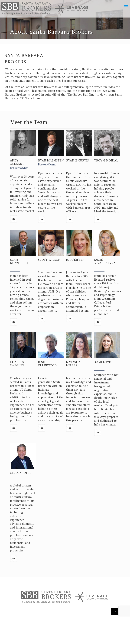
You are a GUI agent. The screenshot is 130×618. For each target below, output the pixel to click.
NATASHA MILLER (73, 363)
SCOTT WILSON (49, 259)
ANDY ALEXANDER (19, 162)
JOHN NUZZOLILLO (19, 261)
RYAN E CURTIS (77, 160)
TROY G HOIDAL (106, 160)
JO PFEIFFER (75, 259)
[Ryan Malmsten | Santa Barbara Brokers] (45, 9)
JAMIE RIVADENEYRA (104, 261)
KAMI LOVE (102, 362)
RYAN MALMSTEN (51, 160)
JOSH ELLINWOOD (47, 363)
